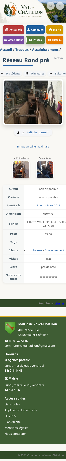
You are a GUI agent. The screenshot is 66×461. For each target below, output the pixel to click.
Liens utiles (12, 404)
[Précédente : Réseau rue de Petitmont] (21, 167)
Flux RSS (10, 416)
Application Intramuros (21, 410)
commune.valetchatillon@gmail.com (30, 346)
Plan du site (13, 422)
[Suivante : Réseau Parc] (33, 102)
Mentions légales (16, 428)
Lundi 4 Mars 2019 (48, 205)
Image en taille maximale (33, 146)
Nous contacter (15, 434)
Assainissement (45, 49)
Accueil (6, 49)
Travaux (22, 49)
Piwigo (59, 303)
